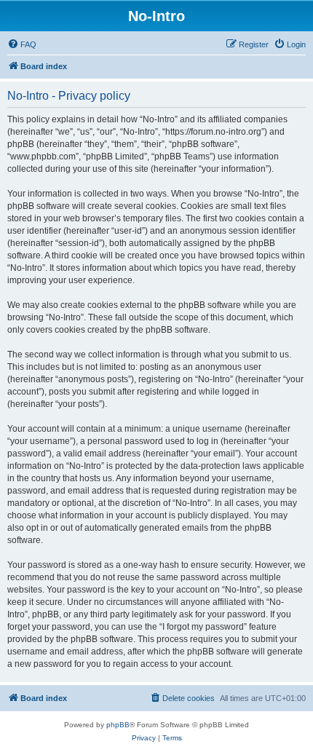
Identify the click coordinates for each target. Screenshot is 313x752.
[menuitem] (21, 44)
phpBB (118, 725)
